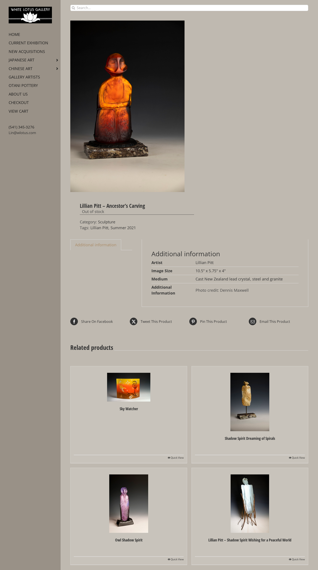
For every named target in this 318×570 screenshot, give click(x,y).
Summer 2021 (123, 227)
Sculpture (106, 221)
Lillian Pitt (99, 227)
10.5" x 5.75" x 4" (211, 270)
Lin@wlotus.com (22, 132)
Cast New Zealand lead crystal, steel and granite (239, 279)
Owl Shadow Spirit (129, 540)
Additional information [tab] (95, 244)
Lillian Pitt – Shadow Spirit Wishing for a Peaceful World (249, 540)
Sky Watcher (129, 408)
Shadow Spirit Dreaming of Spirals (250, 438)
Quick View (177, 458)
